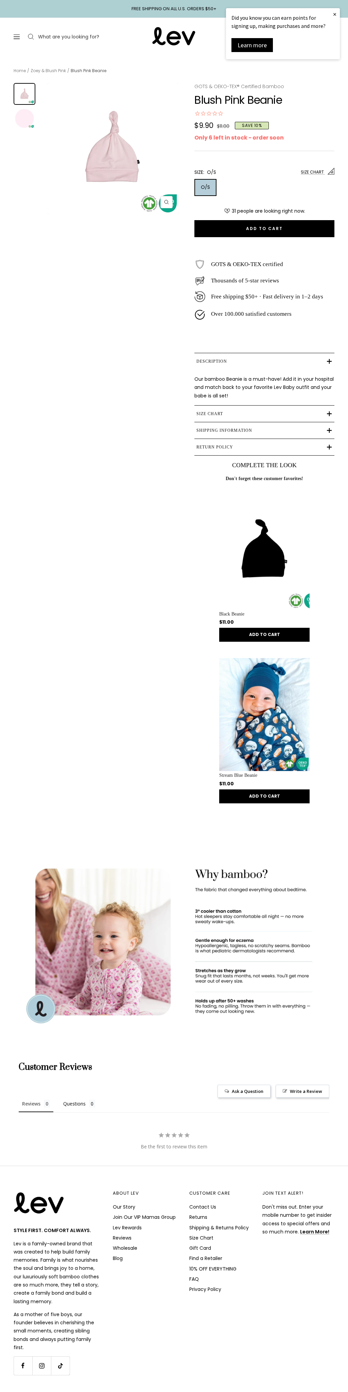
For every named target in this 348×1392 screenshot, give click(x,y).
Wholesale (125, 1248)
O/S (205, 187)
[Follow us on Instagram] (41, 1365)
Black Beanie (231, 614)
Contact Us (202, 1206)
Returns (198, 1217)
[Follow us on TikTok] (60, 1365)
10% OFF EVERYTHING (213, 1268)
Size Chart (201, 1237)
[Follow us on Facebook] (23, 1365)
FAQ (194, 1279)
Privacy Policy (205, 1289)
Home (20, 70)
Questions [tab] (74, 1103)
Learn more (252, 45)
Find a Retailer (205, 1258)
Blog (118, 1258)
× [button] (334, 14)
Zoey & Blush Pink (48, 70)
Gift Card (200, 1248)
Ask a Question (247, 1091)
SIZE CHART (313, 172)
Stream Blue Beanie (238, 775)
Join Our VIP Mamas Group (144, 1217)
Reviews (122, 1237)
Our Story (124, 1206)
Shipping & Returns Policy (219, 1227)
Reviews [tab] (31, 1103)
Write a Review (306, 1091)
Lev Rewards (127, 1227)
